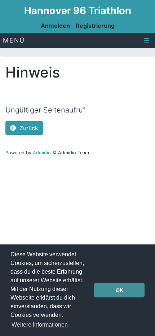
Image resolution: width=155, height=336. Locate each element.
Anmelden (55, 25)
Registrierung (95, 25)
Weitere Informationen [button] (40, 325)
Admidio (42, 152)
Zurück (28, 128)
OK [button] (119, 290)
